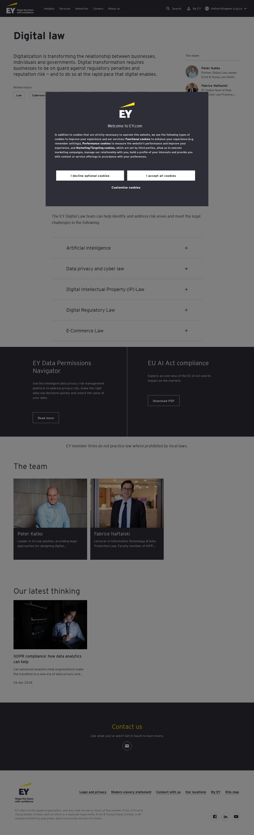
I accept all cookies (161, 175)
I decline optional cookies (90, 175)
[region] (127, 149)
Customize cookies (126, 187)
